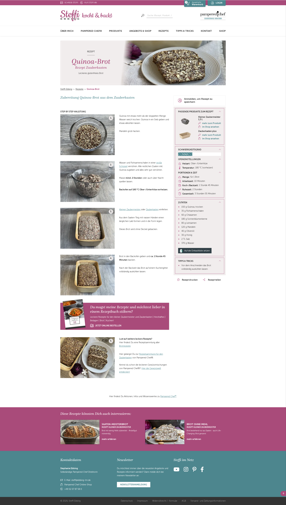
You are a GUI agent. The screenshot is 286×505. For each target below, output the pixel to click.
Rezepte (163, 31)
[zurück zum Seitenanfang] (283, 493)
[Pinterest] (194, 470)
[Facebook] (202, 470)
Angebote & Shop (140, 31)
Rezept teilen (214, 280)
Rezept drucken (190, 280)
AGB (184, 501)
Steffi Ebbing (66, 89)
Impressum (142, 501)
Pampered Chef (168, 396)
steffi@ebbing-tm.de (81, 480)
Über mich (66, 31)
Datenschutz (127, 501)
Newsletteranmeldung (133, 484)
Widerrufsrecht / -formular (164, 501)
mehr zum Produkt (211, 123)
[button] (199, 112)
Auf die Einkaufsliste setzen (197, 251)
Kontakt (206, 31)
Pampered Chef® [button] (91, 31)
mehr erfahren (109, 439)
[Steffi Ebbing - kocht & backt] (86, 15)
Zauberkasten (152, 209)
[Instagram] (186, 470)
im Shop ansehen (210, 127)
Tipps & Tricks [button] (185, 31)
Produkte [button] (115, 31)
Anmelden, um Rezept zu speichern (198, 100)
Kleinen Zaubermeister (130, 209)
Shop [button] (222, 31)
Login (219, 3)
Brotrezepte (125, 346)
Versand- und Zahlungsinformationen (208, 501)
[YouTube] (177, 470)
